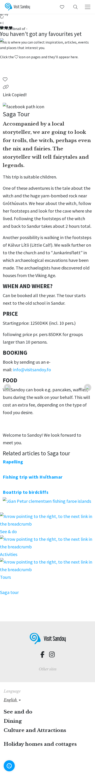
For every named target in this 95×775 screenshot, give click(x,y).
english (11, 700)
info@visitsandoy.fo (32, 369)
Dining (13, 721)
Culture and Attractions (35, 730)
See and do (18, 712)
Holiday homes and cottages (40, 744)
